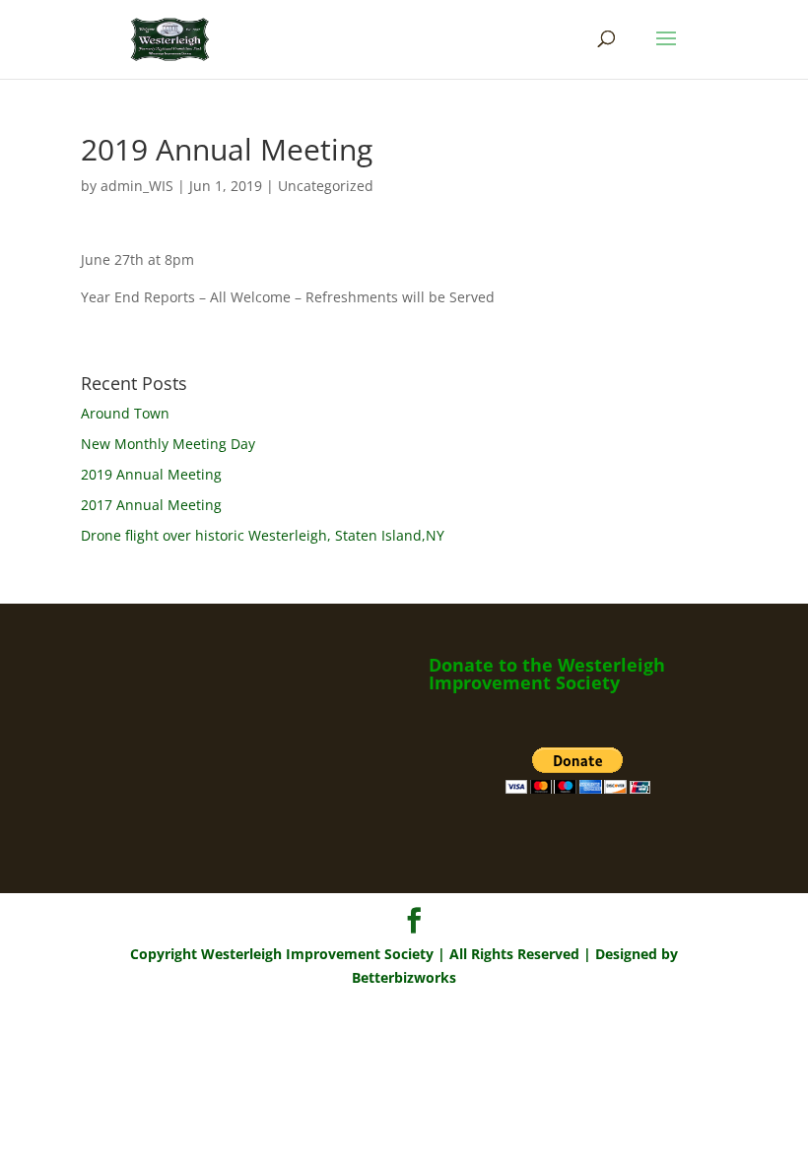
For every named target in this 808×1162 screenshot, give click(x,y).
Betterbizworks (404, 977)
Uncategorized (325, 185)
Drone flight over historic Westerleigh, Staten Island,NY (262, 535)
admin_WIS (137, 185)
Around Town (125, 413)
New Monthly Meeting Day (168, 443)
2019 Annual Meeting (151, 474)
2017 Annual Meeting (151, 504)
